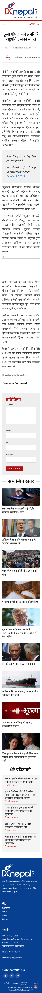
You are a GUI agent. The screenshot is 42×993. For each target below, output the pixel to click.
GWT (31, 990)
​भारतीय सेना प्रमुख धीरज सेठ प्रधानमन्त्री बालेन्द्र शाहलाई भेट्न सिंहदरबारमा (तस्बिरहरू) (20, 840)
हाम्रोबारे (6, 983)
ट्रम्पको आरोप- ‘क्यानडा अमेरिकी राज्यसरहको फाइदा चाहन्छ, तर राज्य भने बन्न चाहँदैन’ (20, 633)
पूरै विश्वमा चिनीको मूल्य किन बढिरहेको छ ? (20, 602)
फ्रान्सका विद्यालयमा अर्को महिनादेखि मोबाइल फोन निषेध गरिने (18, 510)
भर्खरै (33, 24)
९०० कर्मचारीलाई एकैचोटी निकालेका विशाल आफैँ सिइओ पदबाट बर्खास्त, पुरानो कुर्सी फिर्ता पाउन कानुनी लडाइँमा (21, 795)
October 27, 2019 (15, 176)
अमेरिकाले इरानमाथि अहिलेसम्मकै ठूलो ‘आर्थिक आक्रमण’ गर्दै (19, 541)
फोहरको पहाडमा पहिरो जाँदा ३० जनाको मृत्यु (19, 572)
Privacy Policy (24, 983)
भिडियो (4, 915)
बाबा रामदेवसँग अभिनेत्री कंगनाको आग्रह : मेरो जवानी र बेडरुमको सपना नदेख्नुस (21, 780)
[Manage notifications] (36, 987)
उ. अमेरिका (6, 908)
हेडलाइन (5, 919)
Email (9, 442)
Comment (10, 404)
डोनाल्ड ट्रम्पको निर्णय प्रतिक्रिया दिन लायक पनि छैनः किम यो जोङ (18, 825)
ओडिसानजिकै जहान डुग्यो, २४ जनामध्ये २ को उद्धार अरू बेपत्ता (20, 693)
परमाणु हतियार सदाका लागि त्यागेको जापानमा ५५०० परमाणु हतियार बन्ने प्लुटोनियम (19, 811)
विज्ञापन (15, 983)
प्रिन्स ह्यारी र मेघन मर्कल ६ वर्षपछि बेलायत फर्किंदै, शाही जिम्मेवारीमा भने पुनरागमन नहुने (20, 757)
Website (9, 454)
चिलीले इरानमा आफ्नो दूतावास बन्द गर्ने (19, 664)
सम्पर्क (36, 983)
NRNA (4, 912)
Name (9, 430)
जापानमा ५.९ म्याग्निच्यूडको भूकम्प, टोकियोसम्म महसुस (17, 724)
